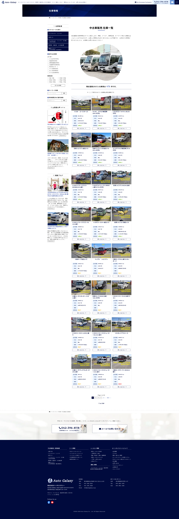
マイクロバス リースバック (76, 453)
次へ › (104, 397)
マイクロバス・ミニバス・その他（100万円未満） (56, 458)
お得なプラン (94, 461)
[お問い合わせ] (172, 2)
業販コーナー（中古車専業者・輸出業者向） (55, 463)
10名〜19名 (63, 78)
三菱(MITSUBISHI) (54, 64)
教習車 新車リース (74, 459)
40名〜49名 (52, 82)
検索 (64, 93)
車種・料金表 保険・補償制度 (98, 455)
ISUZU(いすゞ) (53, 66)
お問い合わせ (116, 463)
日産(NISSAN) (53, 60)
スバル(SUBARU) (54, 72)
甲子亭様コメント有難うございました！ (58, 124)
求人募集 (115, 461)
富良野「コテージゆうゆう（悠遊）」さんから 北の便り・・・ (58, 154)
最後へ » (109, 397)
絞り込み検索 (58, 85)
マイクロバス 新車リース (76, 455)
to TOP (102, 403)
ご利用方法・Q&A (95, 453)
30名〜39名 (63, 80)
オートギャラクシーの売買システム (121, 457)
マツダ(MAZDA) (53, 68)
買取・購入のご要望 (117, 455)
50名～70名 (63, 82)
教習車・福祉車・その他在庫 (55, 460)
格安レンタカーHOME (96, 451)
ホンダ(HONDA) (53, 70)
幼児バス (50, 455)
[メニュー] (177, 2)
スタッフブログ (116, 469)
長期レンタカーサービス (97, 457)
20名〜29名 (52, 80)
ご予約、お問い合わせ (96, 459)
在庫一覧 (50, 451)
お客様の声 (115, 467)
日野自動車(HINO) (54, 62)
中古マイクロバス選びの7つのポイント (122, 459)
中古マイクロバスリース (75, 451)
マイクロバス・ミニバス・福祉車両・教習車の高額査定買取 (99, 468)
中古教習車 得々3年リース (76, 457)
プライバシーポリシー (118, 465)
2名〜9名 (51, 78)
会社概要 (115, 451)
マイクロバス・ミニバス (54, 453)
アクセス (115, 453)
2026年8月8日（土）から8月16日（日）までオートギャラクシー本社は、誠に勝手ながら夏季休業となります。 (58, 194)
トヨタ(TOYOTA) (54, 59)
